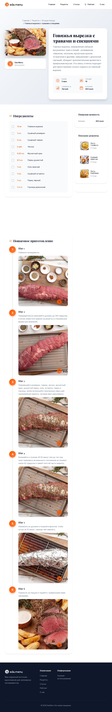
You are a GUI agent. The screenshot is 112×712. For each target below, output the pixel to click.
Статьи (76, 4)
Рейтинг (90, 4)
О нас (102, 4)
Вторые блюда (48, 20)
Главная (51, 4)
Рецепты (64, 4)
